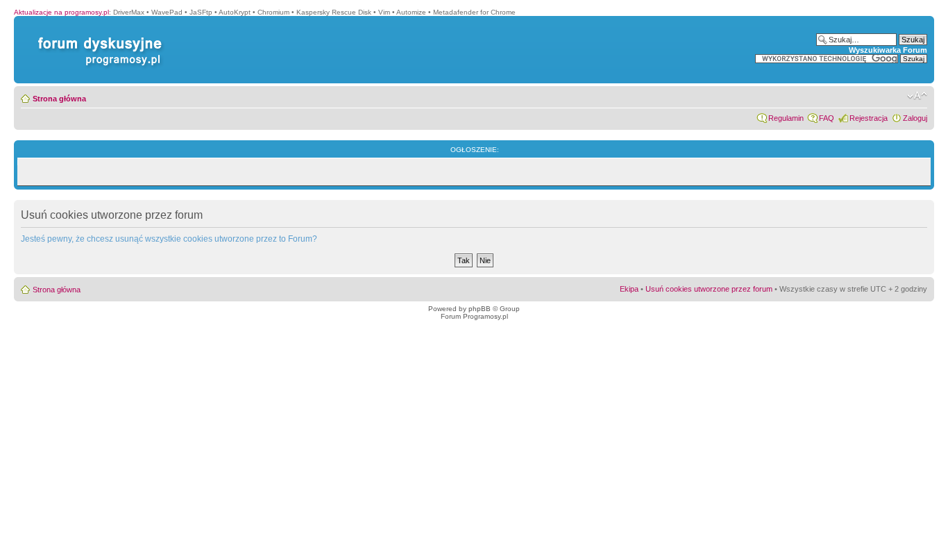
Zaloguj (915, 118)
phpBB (479, 308)
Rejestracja (868, 118)
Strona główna (59, 98)
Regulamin (786, 118)
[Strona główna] (97, 37)
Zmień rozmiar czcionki (917, 96)
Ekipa (629, 289)
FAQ (826, 118)
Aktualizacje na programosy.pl (61, 12)
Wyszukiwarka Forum (888, 50)
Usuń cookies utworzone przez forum (708, 289)
